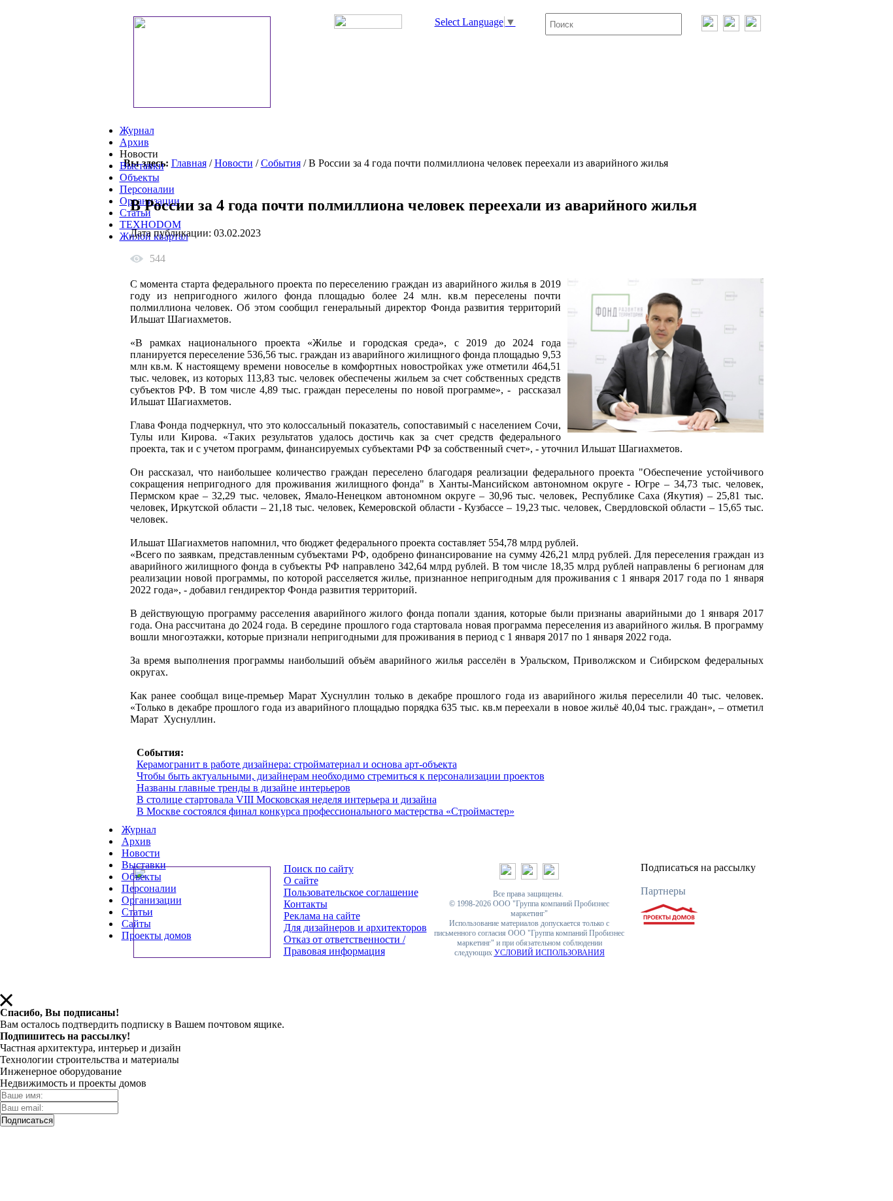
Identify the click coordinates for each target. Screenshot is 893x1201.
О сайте (301, 880)
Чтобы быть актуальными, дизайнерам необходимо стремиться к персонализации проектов (341, 775)
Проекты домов (157, 935)
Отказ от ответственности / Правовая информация (344, 945)
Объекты (140, 177)
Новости (233, 163)
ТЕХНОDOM (150, 224)
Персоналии (147, 189)
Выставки (142, 165)
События (281, 163)
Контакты (306, 904)
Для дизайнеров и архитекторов (355, 927)
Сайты (136, 923)
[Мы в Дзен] (753, 27)
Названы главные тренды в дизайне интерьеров (243, 787)
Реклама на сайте (322, 915)
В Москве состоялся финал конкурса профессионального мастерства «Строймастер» (325, 811)
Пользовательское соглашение (351, 892)
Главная (189, 163)
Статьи (137, 911)
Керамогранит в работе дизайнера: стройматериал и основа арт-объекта (297, 764)
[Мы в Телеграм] (731, 27)
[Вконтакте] (709, 27)
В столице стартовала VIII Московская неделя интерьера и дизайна (287, 799)
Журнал (137, 130)
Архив (134, 142)
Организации (152, 900)
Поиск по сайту (319, 868)
